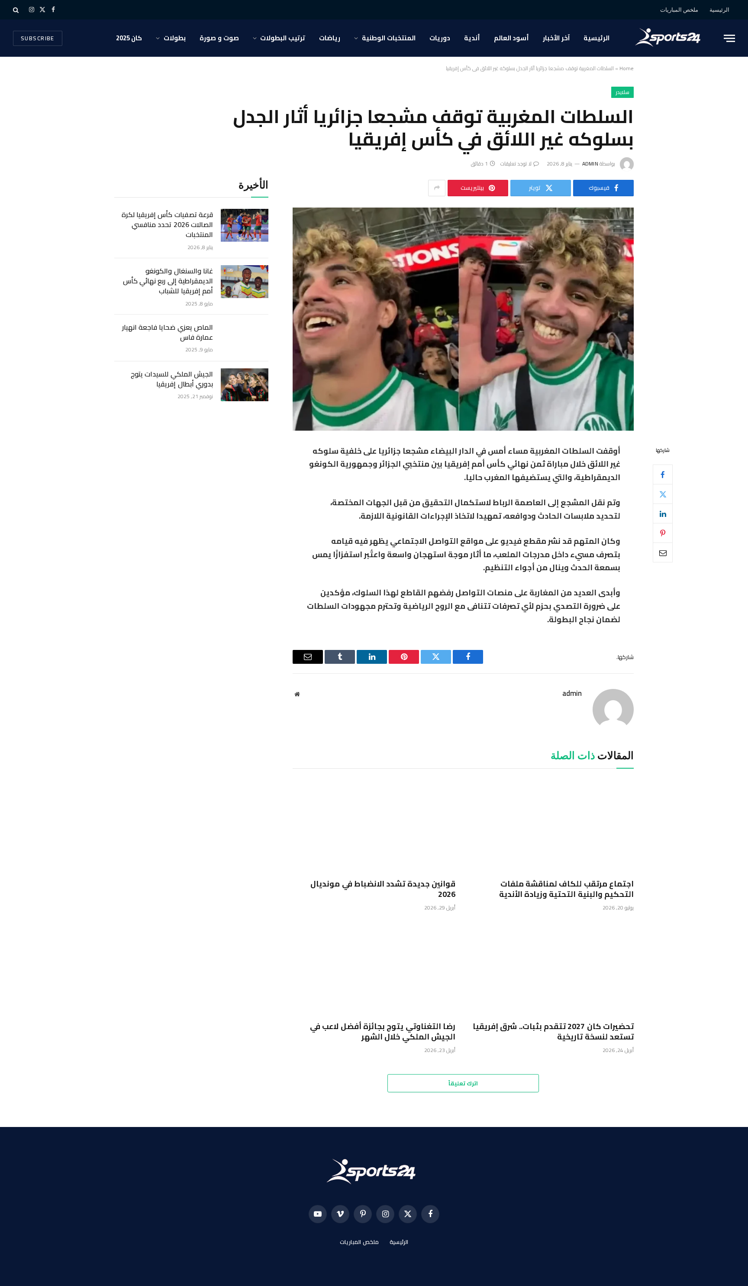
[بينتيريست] (663, 533)
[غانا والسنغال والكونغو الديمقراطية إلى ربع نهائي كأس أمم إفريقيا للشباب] (244, 281)
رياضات (329, 38)
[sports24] (670, 38)
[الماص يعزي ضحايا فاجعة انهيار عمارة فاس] (244, 338)
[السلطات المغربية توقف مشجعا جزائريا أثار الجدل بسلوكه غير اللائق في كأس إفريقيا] (463, 319)
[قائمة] (729, 38)
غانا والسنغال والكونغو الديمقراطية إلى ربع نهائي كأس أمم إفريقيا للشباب (168, 281)
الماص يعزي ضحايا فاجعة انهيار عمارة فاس (167, 332)
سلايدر (622, 92)
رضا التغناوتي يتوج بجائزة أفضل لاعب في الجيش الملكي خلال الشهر (382, 1031)
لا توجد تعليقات (515, 164)
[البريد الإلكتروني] (663, 552)
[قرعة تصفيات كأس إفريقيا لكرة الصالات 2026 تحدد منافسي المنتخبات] (244, 225)
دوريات (439, 38)
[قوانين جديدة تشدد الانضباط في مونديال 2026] (374, 826)
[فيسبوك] (663, 474)
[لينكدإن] (663, 513)
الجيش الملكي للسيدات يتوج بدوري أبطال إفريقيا (172, 379)
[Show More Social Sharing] (436, 188)
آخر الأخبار (556, 38)
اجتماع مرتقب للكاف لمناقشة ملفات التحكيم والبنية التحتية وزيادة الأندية (566, 889)
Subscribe (38, 38)
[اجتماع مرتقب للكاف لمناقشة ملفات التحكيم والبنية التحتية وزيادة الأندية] (552, 826)
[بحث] (16, 9)
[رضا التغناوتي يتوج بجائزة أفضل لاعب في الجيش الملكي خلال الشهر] (374, 969)
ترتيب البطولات (282, 38)
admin (590, 164)
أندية (472, 38)
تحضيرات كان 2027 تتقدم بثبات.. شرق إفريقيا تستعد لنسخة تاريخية (553, 1031)
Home (626, 68)
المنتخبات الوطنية (389, 38)
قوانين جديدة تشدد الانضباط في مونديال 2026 (382, 889)
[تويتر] (663, 494)
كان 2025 (129, 38)
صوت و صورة (219, 38)
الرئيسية (719, 9)
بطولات (175, 38)
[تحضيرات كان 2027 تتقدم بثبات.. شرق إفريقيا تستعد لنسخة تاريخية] (552, 969)
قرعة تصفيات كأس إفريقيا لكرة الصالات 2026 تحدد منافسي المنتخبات (167, 225)
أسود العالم (511, 38)
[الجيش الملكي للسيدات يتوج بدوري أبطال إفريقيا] (244, 384)
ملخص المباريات (679, 9)
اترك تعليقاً (463, 1083)
